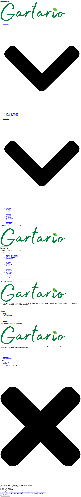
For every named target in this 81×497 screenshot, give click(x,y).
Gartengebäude (9, 117)
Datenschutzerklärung (7, 319)
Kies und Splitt (9, 216)
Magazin (5, 313)
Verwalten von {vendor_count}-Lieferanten (25, 492)
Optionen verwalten (4, 492)
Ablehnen (11, 493)
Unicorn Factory (12, 323)
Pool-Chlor (8, 209)
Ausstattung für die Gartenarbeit (12, 113)
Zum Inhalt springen (5, 1)
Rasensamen (8, 212)
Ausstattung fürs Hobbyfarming (12, 115)
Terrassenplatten (9, 223)
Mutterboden (8, 214)
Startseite (5, 22)
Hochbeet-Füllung (9, 222)
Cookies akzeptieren (4, 493)
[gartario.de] (33, 20)
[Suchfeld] (20, 225)
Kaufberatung (6, 314)
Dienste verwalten (12, 492)
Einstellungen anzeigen (18, 493)
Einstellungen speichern (28, 493)
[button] (41, 69)
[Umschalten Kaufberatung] (9, 254)
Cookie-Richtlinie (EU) (7, 315)
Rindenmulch (8, 215)
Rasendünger (8, 211)
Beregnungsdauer (9, 218)
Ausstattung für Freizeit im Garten (12, 114)
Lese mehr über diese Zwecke (40, 492)
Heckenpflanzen (9, 220)
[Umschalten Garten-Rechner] (10, 261)
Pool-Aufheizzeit (9, 210)
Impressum (5, 321)
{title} (2, 494)
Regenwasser (8, 217)
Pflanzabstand (8, 219)
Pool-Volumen (8, 208)
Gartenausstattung (9, 116)
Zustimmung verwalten (5, 495)
